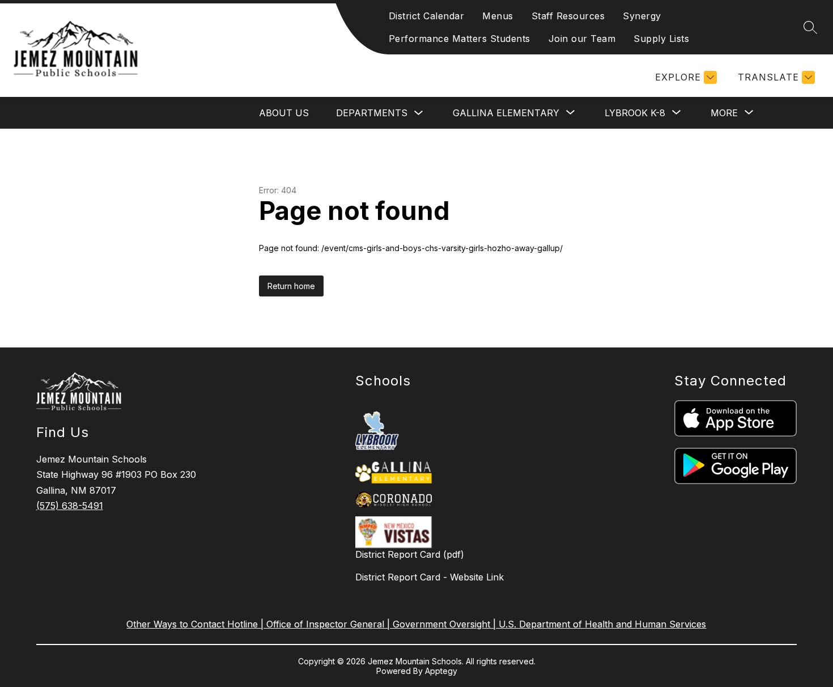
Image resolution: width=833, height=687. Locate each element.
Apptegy (441, 671)
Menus (497, 16)
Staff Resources (568, 16)
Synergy (642, 16)
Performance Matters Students (459, 38)
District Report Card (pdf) (409, 554)
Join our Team (582, 38)
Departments (371, 112)
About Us (284, 112)
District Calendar (427, 16)
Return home (291, 286)
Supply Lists (661, 38)
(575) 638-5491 (69, 505)
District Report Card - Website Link (429, 577)
